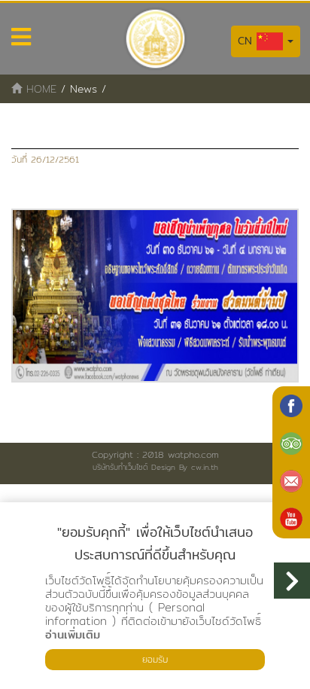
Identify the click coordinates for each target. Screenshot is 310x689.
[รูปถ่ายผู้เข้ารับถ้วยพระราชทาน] (155, 296)
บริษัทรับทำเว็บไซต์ (120, 467)
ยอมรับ (155, 659)
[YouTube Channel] (291, 518)
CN (247, 40)
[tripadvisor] (291, 443)
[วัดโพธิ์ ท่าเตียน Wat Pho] (291, 405)
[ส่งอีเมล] (291, 481)
